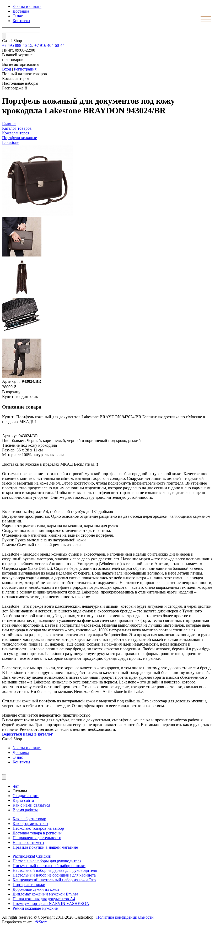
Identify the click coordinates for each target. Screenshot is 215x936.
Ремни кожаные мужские (35, 908)
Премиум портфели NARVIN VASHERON (51, 903)
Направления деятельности (37, 838)
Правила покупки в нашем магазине (45, 847)
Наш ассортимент (28, 842)
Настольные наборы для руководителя (47, 861)
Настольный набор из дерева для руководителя (55, 870)
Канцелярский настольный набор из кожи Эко (54, 880)
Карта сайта (23, 800)
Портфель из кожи (29, 884)
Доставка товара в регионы (37, 833)
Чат (16, 786)
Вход (6, 69)
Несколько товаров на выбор (38, 828)
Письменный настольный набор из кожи (49, 865)
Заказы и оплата (27, 6)
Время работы (25, 810)
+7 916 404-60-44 (49, 45)
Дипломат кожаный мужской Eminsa (45, 894)
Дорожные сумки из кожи (36, 889)
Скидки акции (26, 795)
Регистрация (25, 69)
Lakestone (10, 142)
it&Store (40, 922)
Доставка (21, 11)
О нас (18, 16)
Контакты (21, 20)
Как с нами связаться (31, 805)
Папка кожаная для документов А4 (44, 899)
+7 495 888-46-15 (17, 45)
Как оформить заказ (30, 823)
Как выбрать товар (29, 819)
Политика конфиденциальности (125, 917)
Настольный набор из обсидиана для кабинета (54, 875)
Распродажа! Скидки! (32, 856)
